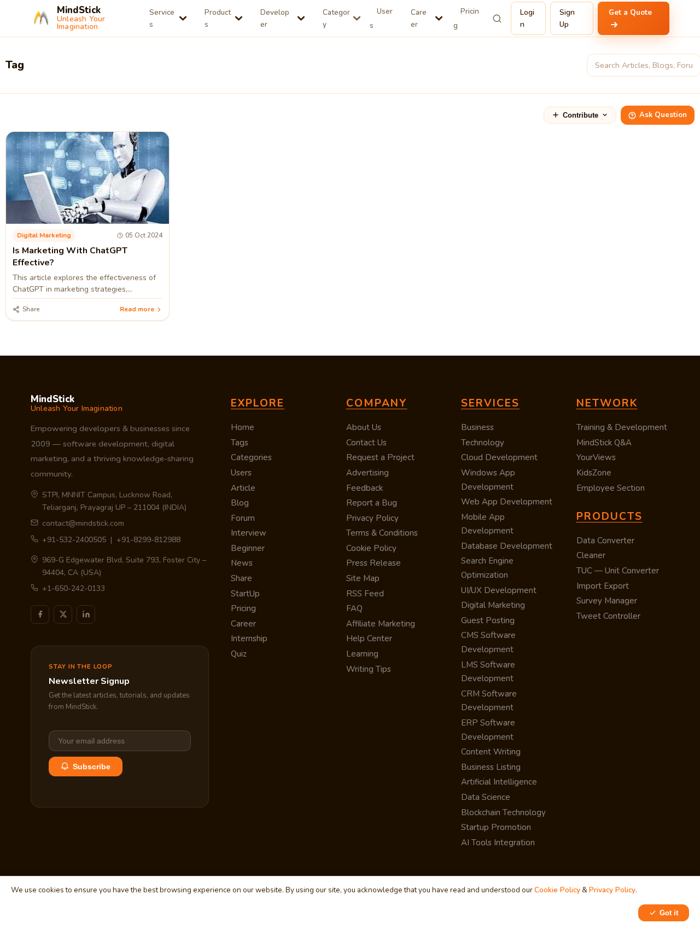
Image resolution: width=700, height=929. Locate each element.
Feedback (364, 488)
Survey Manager (606, 600)
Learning (362, 653)
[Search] (497, 18)
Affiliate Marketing (380, 623)
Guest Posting (488, 620)
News (242, 563)
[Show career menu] (439, 18)
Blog (240, 502)
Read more (137, 309)
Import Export (602, 585)
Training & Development (621, 427)
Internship (249, 638)
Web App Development (506, 501)
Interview (248, 532)
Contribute (580, 115)
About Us (363, 427)
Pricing (466, 18)
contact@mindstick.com (83, 523)
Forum (243, 518)
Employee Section (610, 488)
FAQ (354, 608)
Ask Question (663, 115)
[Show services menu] (183, 18)
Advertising (367, 472)
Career (419, 18)
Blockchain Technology (503, 812)
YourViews (596, 457)
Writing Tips (368, 669)
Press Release (373, 563)
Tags (239, 442)
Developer (274, 18)
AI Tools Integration (498, 842)
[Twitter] (63, 614)
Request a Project (380, 457)
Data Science (485, 797)
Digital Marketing (493, 605)
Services (161, 18)
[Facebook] (40, 614)
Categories (251, 457)
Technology (482, 442)
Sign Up (567, 18)
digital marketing (44, 235)
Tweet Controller (608, 616)
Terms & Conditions (382, 532)
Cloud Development (499, 457)
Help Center (369, 638)
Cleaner (590, 555)
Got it (669, 913)
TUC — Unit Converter (617, 570)
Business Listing (491, 767)
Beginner (248, 548)
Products (218, 18)
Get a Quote (630, 12)
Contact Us (366, 442)
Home (242, 427)
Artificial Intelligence (499, 781)
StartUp (245, 593)
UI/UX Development (498, 590)
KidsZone (593, 472)
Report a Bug (371, 502)
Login (527, 18)
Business (477, 427)
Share (241, 578)
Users (381, 18)
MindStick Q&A (604, 442)
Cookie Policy (371, 548)
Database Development (506, 546)
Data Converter (605, 540)
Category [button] (336, 18)
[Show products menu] (239, 18)
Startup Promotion (496, 827)
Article (243, 488)
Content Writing (491, 751)
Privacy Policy (372, 518)
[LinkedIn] (86, 614)
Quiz (239, 653)
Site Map (363, 578)
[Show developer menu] (301, 18)
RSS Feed (365, 593)
